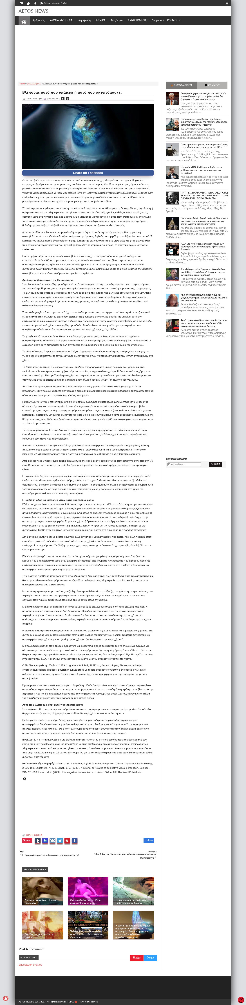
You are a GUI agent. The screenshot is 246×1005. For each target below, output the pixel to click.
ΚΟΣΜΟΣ (172, 20)
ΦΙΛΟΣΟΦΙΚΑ (34, 835)
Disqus (150, 957)
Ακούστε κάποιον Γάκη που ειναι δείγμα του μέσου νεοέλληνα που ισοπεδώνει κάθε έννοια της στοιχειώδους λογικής (204, 323)
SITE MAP (70, 1002)
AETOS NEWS (33, 11)
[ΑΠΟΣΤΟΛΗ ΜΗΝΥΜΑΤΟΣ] (22, 3)
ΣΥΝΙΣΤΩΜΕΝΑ (137, 20)
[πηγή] (27, 779)
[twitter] (28, 3)
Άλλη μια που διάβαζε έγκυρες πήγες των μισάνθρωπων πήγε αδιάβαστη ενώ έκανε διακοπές (203, 247)
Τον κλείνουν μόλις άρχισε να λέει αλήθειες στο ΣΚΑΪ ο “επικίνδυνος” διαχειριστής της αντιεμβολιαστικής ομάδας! (203, 272)
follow (47, 3)
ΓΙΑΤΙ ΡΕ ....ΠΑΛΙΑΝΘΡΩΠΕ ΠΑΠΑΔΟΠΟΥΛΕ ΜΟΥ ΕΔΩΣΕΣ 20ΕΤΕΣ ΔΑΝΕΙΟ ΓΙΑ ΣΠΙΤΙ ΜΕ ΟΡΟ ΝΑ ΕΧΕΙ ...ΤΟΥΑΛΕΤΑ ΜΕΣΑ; (204, 196)
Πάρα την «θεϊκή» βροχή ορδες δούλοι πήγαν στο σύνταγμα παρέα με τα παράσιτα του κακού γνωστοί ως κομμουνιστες (204, 221)
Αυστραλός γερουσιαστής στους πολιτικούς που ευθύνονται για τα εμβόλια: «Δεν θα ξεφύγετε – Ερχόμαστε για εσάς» (203, 97)
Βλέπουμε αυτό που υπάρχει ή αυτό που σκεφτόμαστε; (72, 92)
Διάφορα (157, 20)
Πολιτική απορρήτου (88, 1002)
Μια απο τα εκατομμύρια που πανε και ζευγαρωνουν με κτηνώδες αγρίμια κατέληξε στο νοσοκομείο (204, 298)
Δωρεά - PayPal (59, 3)
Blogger (137, 957)
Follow (148, 840)
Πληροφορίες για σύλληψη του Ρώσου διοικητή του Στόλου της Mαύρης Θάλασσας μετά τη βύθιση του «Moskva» (204, 122)
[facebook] (35, 3)
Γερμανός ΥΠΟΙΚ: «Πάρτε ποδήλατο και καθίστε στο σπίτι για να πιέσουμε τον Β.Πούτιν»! (201, 170)
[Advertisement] (123, 53)
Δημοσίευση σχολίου (30, 965)
